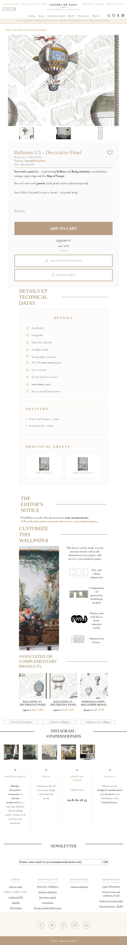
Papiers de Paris (14, 29)
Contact (36, 4)
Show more (19, 210)
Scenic (41, 16)
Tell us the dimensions (34, 521)
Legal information (111, 886)
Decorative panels (56, 16)
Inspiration (88, 4)
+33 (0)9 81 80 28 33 (11, 4)
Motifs (71, 16)
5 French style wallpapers (21, 722)
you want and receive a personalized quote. (73, 521)
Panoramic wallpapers (47, 886)
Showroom (26, 4)
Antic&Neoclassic (35, 160)
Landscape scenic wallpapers (98, 722)
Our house (99, 4)
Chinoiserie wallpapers (59, 722)
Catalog (31, 16)
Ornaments (83, 16)
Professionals (111, 4)
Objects (95, 16)
